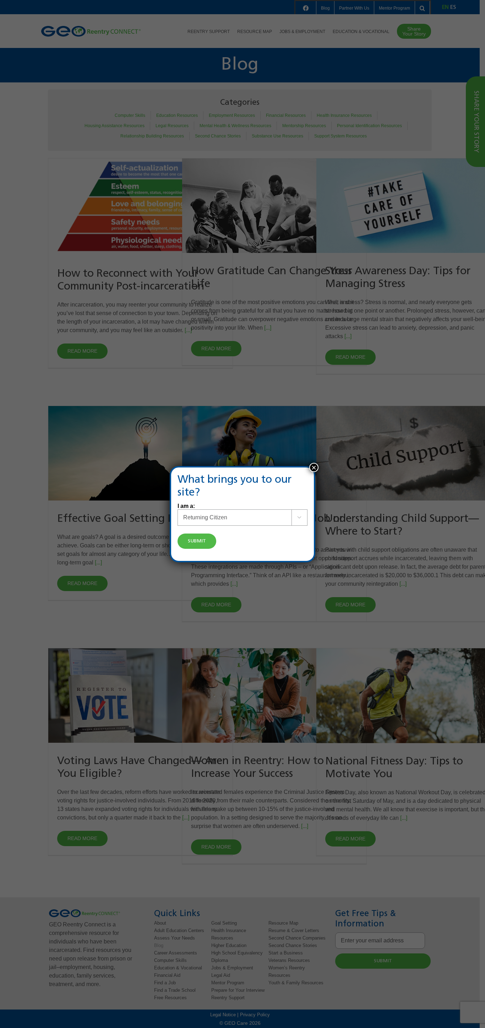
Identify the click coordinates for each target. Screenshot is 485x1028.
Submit (197, 541)
